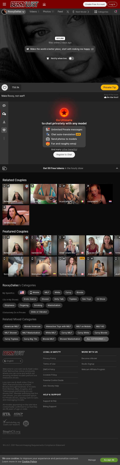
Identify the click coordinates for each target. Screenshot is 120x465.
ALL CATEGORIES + (96, 339)
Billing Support (49, 406)
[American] (22, 292)
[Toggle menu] (4, 4)
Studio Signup (88, 364)
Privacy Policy (49, 358)
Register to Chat (64, 154)
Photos (48, 11)
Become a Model (89, 358)
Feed (60, 11)
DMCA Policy (49, 369)
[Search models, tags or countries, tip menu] (115, 11)
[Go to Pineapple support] (26, 423)
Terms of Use (49, 364)
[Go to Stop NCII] (12, 432)
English (10, 361)
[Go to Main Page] (24, 4)
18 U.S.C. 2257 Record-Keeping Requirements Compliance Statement (34, 445)
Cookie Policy (29, 461)
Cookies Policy (50, 375)
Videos (34, 11)
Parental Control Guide (53, 380)
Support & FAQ (49, 401)
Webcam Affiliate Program (93, 369)
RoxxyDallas (10, 285)
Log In (112, 4)
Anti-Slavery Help (51, 386)
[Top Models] (44, 4)
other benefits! (69, 149)
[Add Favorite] (5, 87)
